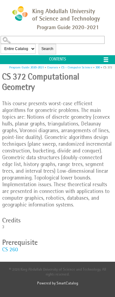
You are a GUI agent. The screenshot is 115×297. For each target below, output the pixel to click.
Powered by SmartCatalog (57, 284)
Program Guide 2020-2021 (26, 67)
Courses (52, 67)
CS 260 (10, 250)
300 (97, 67)
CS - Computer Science (76, 67)
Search (47, 49)
